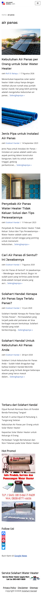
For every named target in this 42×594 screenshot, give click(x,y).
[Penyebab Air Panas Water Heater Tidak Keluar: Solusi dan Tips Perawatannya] (21, 186)
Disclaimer (23, 587)
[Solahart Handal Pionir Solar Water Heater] (8, 3)
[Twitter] (21, 548)
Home (4, 15)
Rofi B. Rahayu (12, 73)
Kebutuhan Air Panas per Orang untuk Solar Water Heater (20, 64)
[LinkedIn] (21, 544)
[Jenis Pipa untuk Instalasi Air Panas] (21, 116)
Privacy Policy (9, 587)
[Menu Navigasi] (37, 3)
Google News (20, 555)
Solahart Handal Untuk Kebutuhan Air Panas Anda (18, 345)
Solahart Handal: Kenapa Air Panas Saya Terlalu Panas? (19, 298)
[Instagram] (21, 537)
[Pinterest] (21, 540)
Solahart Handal (12, 143)
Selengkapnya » (17, 95)
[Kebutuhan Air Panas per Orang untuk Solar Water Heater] (21, 42)
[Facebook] (21, 533)
